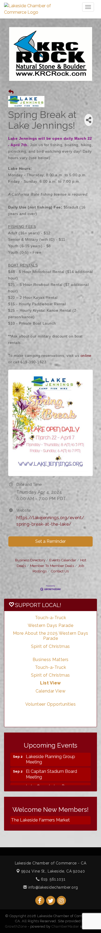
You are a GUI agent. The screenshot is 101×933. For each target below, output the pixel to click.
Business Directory (30, 522)
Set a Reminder (50, 503)
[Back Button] (10, 54)
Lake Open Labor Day (48, 745)
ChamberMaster (65, 889)
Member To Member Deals (52, 528)
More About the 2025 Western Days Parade (50, 598)
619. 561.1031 (52, 841)
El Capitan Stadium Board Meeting (51, 732)
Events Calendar (62, 522)
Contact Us (60, 533)
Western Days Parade (51, 587)
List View (50, 645)
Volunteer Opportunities (50, 666)
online (86, 317)
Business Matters (51, 621)
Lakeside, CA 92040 (53, 833)
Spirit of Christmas (50, 608)
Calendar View (51, 653)
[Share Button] (88, 82)
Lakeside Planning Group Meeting (50, 718)
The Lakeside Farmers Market (40, 782)
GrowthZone (16, 889)
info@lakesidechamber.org (52, 849)
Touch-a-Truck (50, 579)
